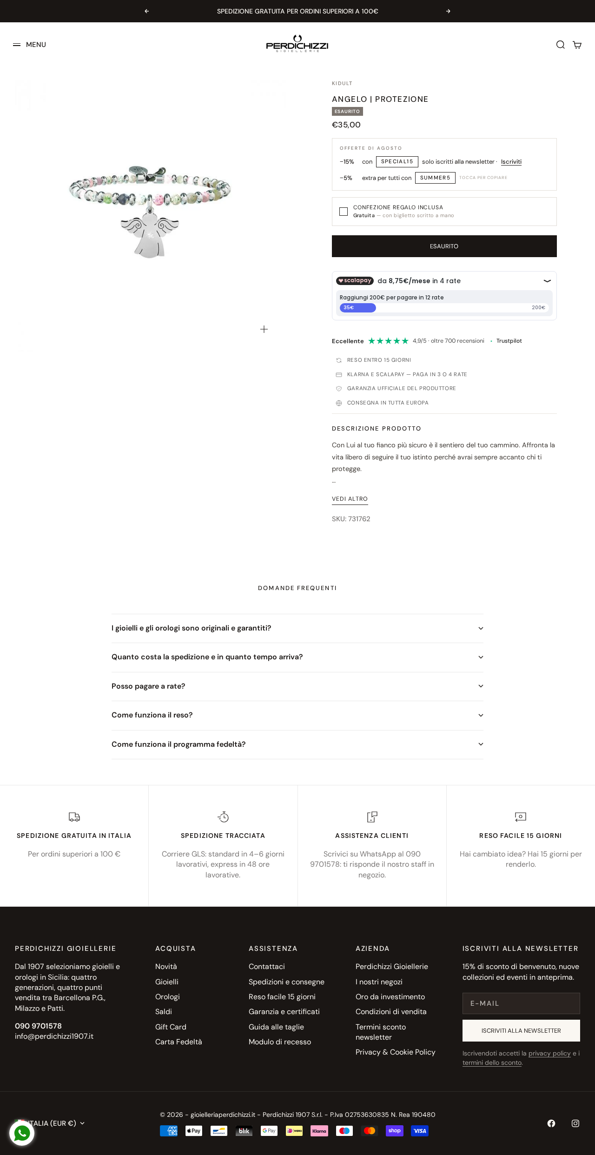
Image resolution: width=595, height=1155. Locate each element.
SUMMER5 (435, 177)
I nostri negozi (379, 982)
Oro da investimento (390, 997)
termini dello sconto (492, 1062)
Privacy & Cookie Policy (396, 1052)
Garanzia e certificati (284, 1011)
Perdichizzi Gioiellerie (392, 966)
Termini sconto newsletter (381, 1032)
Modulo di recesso (280, 1042)
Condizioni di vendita (391, 1011)
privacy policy (550, 1053)
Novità (166, 966)
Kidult (342, 83)
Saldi (163, 1011)
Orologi (167, 997)
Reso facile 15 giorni (282, 997)
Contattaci (267, 966)
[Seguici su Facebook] (551, 1123)
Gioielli (166, 982)
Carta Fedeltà (178, 1042)
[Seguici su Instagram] (575, 1123)
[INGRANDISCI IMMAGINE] (264, 329)
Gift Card (170, 1027)
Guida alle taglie (276, 1027)
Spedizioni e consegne (286, 982)
